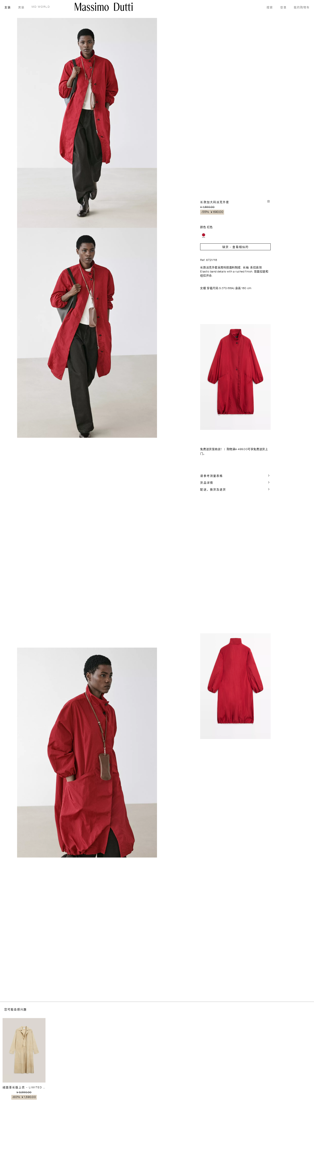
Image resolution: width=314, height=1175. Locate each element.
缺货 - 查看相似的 (235, 247)
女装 (7, 7)
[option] (203, 234)
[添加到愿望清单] (268, 201)
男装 (21, 7)
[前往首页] (104, 6)
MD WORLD (41, 7)
